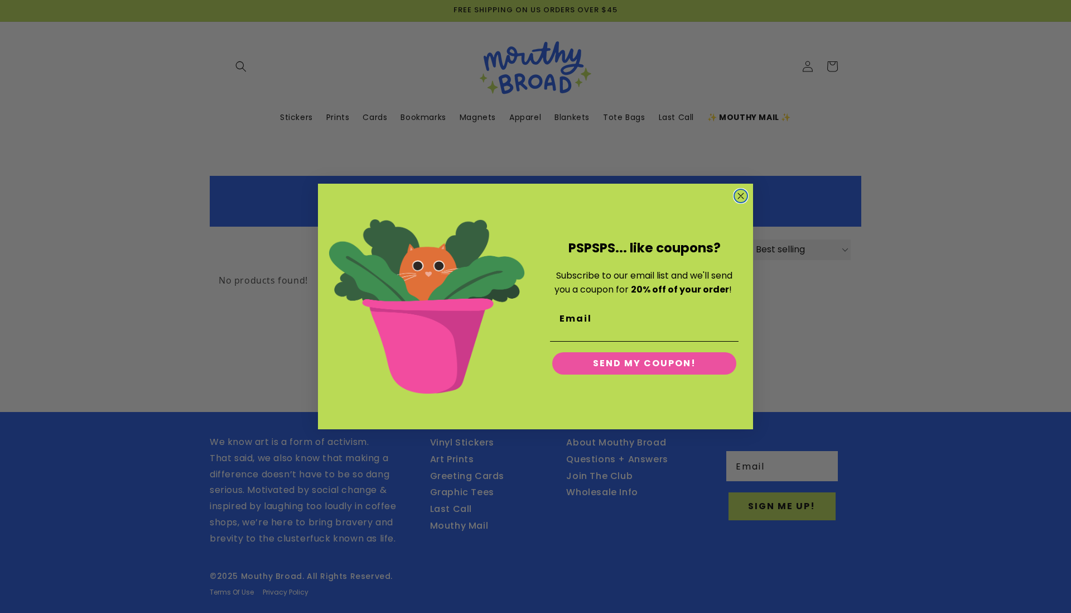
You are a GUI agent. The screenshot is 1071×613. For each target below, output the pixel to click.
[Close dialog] (740, 196)
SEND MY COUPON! (644, 363)
